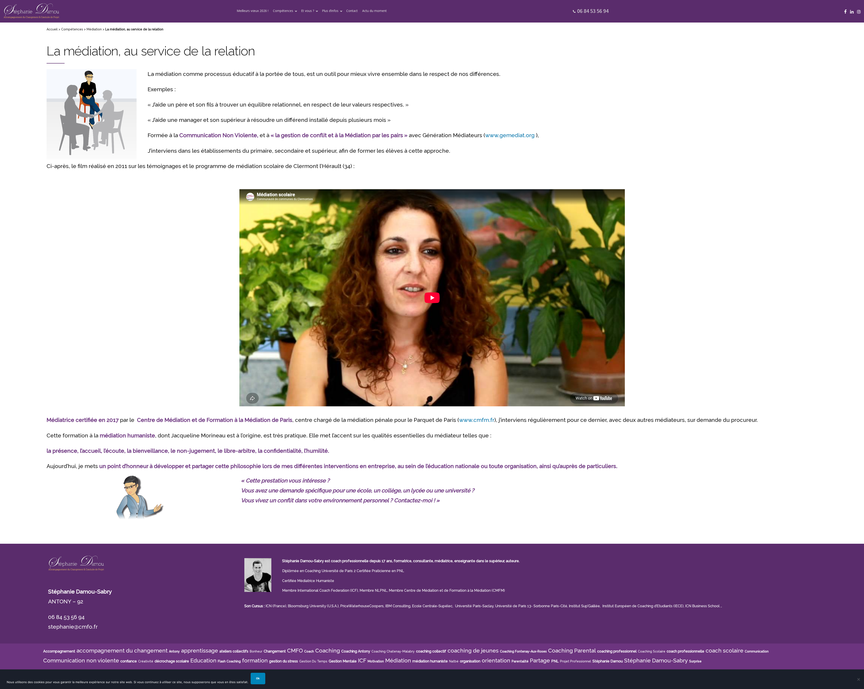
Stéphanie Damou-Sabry (656, 660)
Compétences (72, 29)
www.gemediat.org (510, 135)
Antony (174, 651)
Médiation (94, 29)
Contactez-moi (414, 500)
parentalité (520, 661)
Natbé (454, 661)
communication (757, 651)
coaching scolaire (651, 651)
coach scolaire (724, 650)
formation (255, 660)
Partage (540, 660)
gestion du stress (283, 661)
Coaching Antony (355, 651)
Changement (275, 651)
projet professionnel (575, 661)
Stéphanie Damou (607, 661)
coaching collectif (431, 651)
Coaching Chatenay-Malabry (393, 651)
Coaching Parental (572, 650)
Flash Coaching (229, 661)
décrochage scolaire (172, 661)
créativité (145, 661)
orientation (496, 660)
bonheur (256, 651)
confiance (128, 661)
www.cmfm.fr (476, 420)
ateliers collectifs (233, 651)
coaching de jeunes (473, 650)
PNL (555, 661)
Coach (309, 651)
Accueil (52, 29)
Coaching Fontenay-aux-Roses (523, 651)
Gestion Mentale (343, 661)
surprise (695, 661)
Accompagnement (59, 651)
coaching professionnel (617, 651)
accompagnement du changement (122, 650)
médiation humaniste (430, 661)
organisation (470, 661)
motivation (376, 661)
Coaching (327, 650)
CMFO (295, 650)
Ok (258, 678)
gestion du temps (313, 661)
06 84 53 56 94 (593, 10)
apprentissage (199, 650)
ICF (362, 660)
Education (203, 660)
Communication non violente (81, 660)
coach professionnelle (685, 651)
